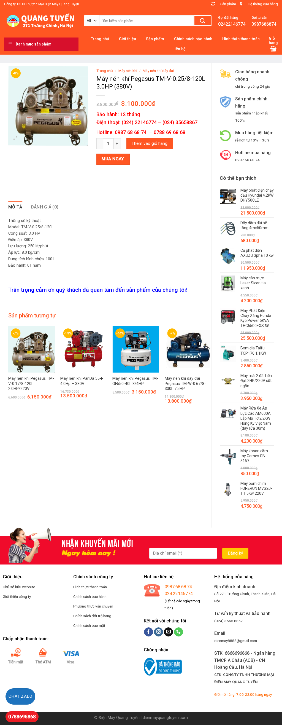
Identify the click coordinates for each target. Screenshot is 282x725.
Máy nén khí (127, 70)
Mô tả (15, 207)
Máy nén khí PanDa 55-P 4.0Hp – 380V (82, 381)
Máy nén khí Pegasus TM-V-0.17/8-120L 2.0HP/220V (31, 383)
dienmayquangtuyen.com (165, 717)
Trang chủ (104, 70)
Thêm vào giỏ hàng (149, 143)
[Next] (211, 369)
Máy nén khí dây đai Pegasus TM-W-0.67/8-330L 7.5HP (185, 383)
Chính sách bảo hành (90, 596)
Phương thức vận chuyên (93, 606)
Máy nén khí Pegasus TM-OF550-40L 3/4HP (135, 381)
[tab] (15, 207)
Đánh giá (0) (45, 207)
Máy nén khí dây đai (158, 70)
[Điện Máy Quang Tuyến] (40, 21)
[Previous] (8, 369)
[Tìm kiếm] (203, 20)
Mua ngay (113, 158)
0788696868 (22, 716)
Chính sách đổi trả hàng (92, 616)
